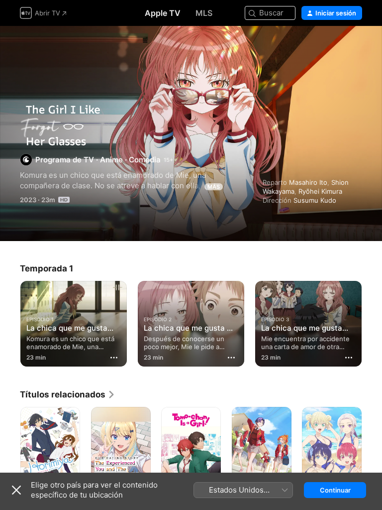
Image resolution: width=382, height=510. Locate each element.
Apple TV (163, 13)
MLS (203, 13)
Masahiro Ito (308, 182)
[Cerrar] (16, 490)
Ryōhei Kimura (320, 191)
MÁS (213, 186)
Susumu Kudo (314, 200)
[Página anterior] (10, 322)
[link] (67, 394)
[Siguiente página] (372, 322)
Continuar (335, 490)
